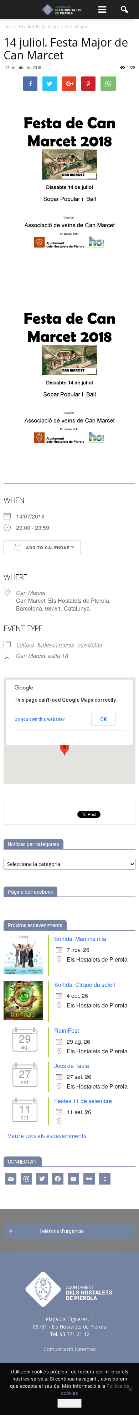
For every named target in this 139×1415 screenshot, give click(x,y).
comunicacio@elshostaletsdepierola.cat (69, 1356)
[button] (125, 9)
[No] (130, 1389)
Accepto (69, 1403)
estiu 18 (58, 655)
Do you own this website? (40, 719)
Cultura (25, 644)
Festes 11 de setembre (83, 1101)
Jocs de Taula (71, 1066)
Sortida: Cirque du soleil (84, 984)
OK (103, 719)
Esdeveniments (55, 644)
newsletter (90, 644)
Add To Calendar (47, 547)
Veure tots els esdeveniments (47, 1136)
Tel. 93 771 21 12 (69, 1334)
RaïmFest (66, 1030)
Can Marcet (30, 593)
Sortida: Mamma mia (80, 939)
